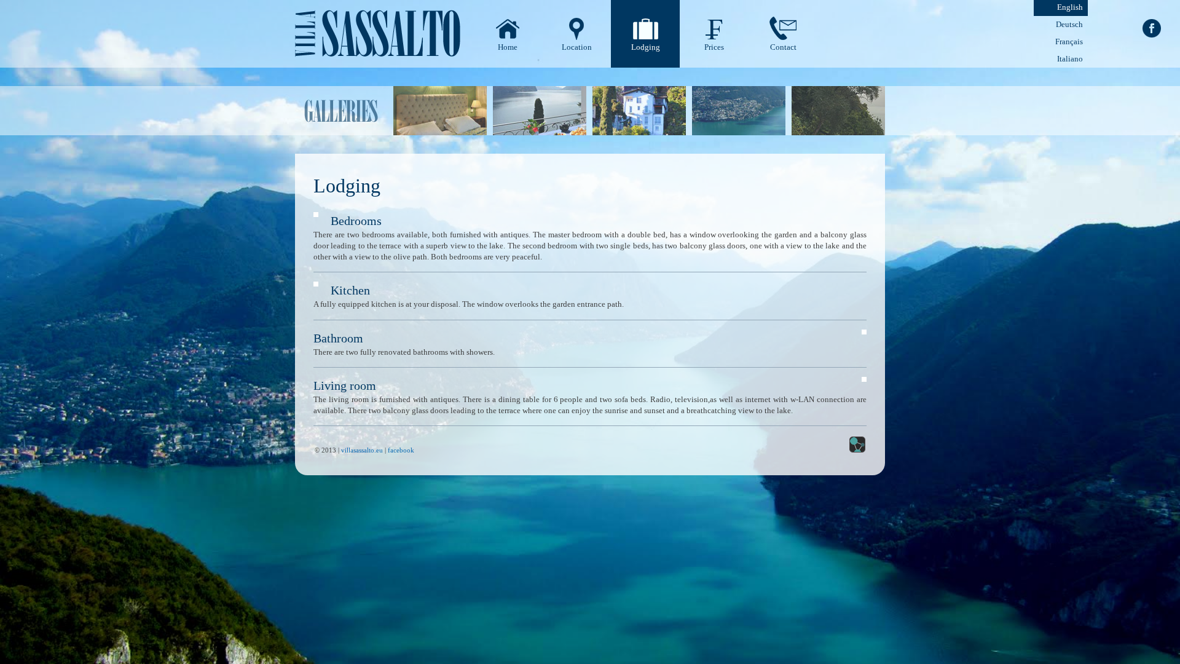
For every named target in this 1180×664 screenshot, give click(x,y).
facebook (401, 450)
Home (507, 47)
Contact (783, 47)
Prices (714, 47)
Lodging (645, 47)
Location (577, 47)
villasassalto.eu (362, 450)
